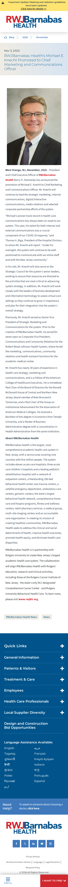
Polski (8, 775)
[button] (54, 881)
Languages (38, 862)
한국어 (8, 770)
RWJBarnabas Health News (21, 617)
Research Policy (33, 867)
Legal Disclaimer (52, 862)
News (47, 617)
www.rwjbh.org (28, 599)
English (9, 748)
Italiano (39, 764)
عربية (37, 748)
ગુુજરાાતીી (9, 759)
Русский (9, 781)
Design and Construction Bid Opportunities (26, 725)
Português (41, 775)
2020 (25, 37)
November (42, 37)
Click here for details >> (33, 8)
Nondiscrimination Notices (18, 862)
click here (33, 808)
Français (40, 753)
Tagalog (9, 753)
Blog (11, 37)
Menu (8, 882)
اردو (6, 786)
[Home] (34, 21)
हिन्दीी (7, 764)
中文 (37, 770)
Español (39, 781)
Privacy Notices (33, 856)
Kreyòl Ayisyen (44, 759)
